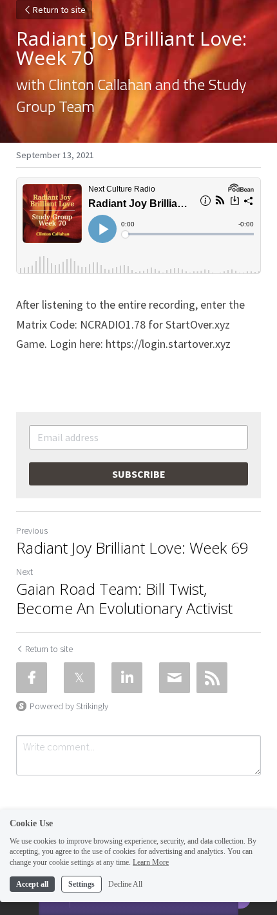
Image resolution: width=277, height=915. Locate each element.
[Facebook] (31, 677)
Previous (32, 530)
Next (24, 571)
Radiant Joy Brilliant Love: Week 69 (132, 547)
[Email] (174, 677)
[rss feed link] (211, 677)
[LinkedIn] (126, 677)
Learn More (151, 862)
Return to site (59, 9)
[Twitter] (79, 677)
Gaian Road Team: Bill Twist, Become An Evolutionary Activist (124, 598)
